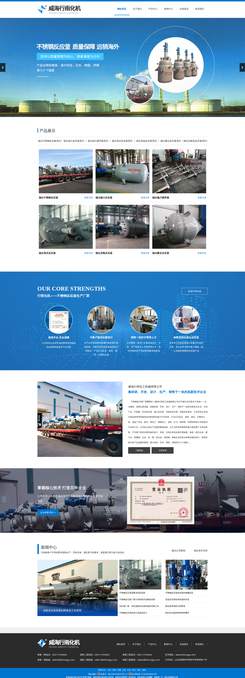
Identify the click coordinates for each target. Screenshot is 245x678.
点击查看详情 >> (48, 512)
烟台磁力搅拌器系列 (98, 140)
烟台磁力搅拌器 (160, 197)
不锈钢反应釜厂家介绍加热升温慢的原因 (137, 599)
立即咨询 (163, 450)
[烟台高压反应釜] (66, 248)
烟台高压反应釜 (47, 253)
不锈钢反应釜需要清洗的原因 (132, 592)
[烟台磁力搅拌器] (179, 192)
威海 (144, 670)
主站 (109, 670)
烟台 (139, 670)
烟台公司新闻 (178, 550)
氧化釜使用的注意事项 (175, 606)
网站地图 (92, 674)
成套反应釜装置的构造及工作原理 (62, 610)
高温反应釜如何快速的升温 (177, 599)
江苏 (124, 670)
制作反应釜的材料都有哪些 (177, 612)
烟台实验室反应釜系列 (195, 140)
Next (242, 67)
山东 (129, 670)
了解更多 (139, 450)
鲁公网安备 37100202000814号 (144, 674)
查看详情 (88, 197)
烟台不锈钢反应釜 (48, 197)
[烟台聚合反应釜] (179, 248)
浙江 (134, 670)
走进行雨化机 (194, 291)
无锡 (119, 670)
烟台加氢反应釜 (104, 253)
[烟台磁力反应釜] (122, 192)
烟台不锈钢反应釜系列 (49, 140)
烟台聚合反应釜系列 (170, 140)
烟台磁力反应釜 (104, 197)
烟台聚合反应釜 (160, 253)
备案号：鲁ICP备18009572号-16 (114, 674)
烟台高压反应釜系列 (122, 140)
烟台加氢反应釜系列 (146, 140)
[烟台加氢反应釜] (122, 248)
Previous (2, 67)
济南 (114, 670)
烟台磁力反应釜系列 (74, 140)
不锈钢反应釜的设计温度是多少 (133, 612)
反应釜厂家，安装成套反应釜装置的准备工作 (139, 606)
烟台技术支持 (201, 550)
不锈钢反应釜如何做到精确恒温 (179, 592)
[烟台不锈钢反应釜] (66, 192)
